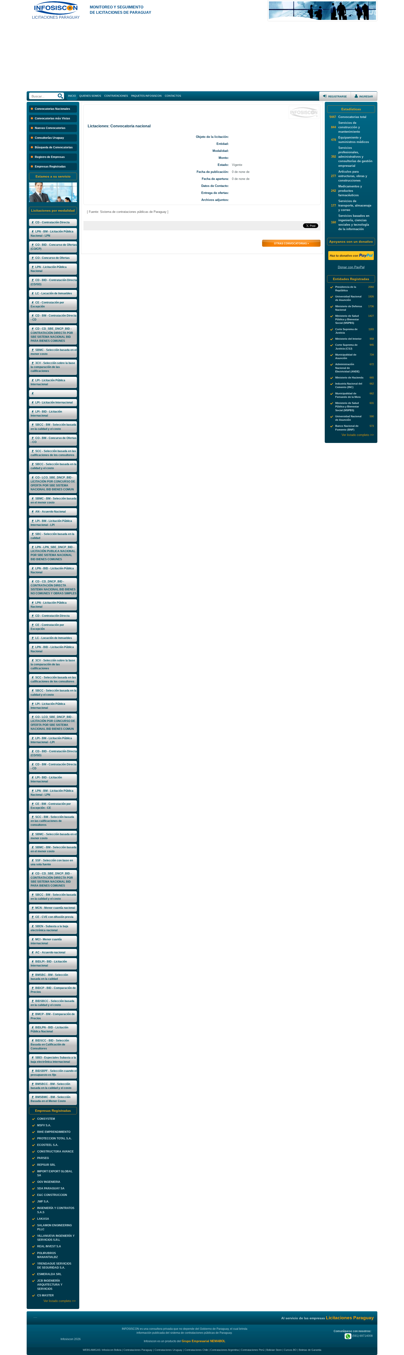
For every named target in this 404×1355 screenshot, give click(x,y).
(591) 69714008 (362, 1335)
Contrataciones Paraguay (137, 1349)
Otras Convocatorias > (291, 243)
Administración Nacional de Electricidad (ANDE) (347, 368)
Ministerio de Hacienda (349, 377)
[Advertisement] (202, 56)
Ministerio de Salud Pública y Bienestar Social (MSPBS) (347, 319)
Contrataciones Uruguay (168, 1349)
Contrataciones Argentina (224, 1349)
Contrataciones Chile (196, 1349)
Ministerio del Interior (348, 338)
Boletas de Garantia (310, 1349)
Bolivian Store (274, 1349)
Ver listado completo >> (59, 1301)
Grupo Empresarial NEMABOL (203, 1341)
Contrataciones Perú (252, 1349)
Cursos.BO (290, 1349)
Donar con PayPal (351, 267)
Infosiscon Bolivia (111, 1349)
